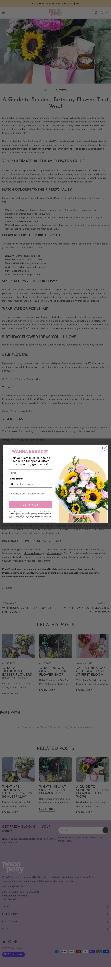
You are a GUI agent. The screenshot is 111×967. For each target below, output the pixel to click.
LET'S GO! (30, 504)
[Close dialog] (104, 448)
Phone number (16, 478)
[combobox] (14, 484)
